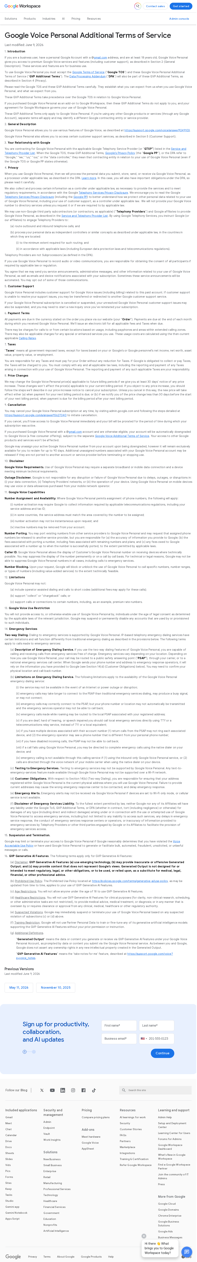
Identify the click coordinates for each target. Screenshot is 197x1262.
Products (30, 18)
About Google (65, 1256)
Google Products (91, 1256)
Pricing (76, 18)
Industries (49, 18)
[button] (184, 1252)
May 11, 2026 (18, 988)
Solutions (11, 18)
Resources (94, 18)
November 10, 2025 (55, 988)
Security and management (53, 1112)
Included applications (21, 1110)
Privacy (32, 1256)
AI (63, 18)
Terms (47, 1256)
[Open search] (137, 6)
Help (111, 1256)
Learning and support (174, 1110)
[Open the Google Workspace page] (23, 6)
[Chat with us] (184, 1252)
